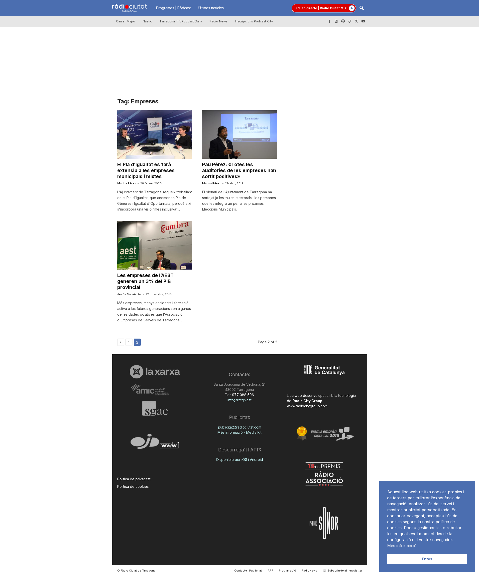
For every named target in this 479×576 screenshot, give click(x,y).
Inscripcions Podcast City (254, 21)
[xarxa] (154, 371)
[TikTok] (350, 21)
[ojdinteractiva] (154, 443)
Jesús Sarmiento (129, 294)
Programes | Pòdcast (173, 8)
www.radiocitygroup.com (307, 406)
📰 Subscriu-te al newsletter (342, 570)
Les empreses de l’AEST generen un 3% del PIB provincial (145, 281)
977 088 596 (242, 395)
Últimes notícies (211, 8)
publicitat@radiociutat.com (239, 427)
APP (270, 570)
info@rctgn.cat (239, 400)
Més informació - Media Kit (239, 432)
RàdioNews (309, 570)
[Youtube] (363, 21)
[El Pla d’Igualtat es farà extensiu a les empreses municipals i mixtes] (154, 134)
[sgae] (154, 408)
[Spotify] (343, 21)
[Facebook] (330, 21)
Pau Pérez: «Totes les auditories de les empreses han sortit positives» (239, 170)
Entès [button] (427, 559)
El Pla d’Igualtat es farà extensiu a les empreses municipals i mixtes (146, 170)
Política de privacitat (133, 479)
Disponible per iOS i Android (239, 459)
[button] (361, 8)
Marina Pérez (126, 183)
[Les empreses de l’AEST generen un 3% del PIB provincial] (154, 245)
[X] (356, 21)
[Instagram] (336, 21)
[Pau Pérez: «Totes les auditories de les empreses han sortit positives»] (239, 134)
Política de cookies (133, 486)
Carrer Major (125, 21)
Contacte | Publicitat (248, 570)
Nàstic (147, 21)
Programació (287, 570)
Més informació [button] (402, 545)
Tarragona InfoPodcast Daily (180, 21)
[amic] (154, 390)
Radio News (219, 21)
